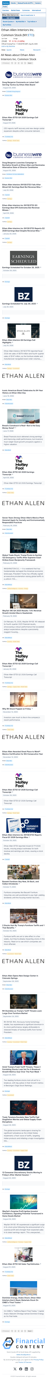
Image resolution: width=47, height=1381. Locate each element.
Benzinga (7, 281)
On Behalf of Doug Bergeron (13, 91)
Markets (6, 3)
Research (36, 50)
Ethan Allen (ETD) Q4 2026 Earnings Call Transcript (20, 118)
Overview (5, 10)
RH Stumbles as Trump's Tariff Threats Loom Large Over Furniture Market (22, 1012)
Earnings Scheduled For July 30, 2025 (20, 304)
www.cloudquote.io (23, 1354)
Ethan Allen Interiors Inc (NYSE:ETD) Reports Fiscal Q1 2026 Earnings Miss (22, 836)
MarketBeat (8, 364)
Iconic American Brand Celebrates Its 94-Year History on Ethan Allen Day (22, 391)
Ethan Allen (9, 399)
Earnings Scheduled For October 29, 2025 (21, 267)
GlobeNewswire (9, 403)
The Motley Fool (9, 136)
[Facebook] (20, 1369)
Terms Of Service (25, 1362)
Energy (26, 588)
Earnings (9, 140)
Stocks (13, 3)
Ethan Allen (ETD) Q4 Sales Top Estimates (21, 1264)
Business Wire (8, 95)
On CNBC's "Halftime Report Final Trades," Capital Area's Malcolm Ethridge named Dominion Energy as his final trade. (24, 1313)
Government (16, 368)
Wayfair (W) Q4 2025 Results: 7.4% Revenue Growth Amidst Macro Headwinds (21, 611)
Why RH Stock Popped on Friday (17, 709)
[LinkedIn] (26, 1369)
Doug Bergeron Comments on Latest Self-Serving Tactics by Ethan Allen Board (20, 83)
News (22, 50)
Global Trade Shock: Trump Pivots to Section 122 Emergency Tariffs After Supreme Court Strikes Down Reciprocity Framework (22, 557)
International (36, 10)
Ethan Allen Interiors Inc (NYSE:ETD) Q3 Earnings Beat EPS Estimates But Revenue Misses (21, 207)
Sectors (38, 3)
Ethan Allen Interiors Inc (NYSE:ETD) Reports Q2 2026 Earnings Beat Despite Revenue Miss (23, 229)
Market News (15, 10)
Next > (30, 63)
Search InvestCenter (27, 15)
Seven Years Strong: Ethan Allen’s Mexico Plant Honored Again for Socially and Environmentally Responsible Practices (23, 520)
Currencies (26, 10)
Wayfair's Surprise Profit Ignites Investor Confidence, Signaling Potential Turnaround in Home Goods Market (22, 1213)
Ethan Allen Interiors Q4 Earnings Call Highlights (18, 341)
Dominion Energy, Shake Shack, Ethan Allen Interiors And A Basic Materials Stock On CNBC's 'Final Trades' (21, 1300)
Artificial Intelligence (12, 588)
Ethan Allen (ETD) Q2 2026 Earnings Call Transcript (20, 664)
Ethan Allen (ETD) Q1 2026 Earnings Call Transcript (20, 791)
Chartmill (7, 195)
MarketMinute (8, 584)
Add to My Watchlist (8, 46)
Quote (9, 50)
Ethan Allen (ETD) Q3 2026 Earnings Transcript (18, 473)
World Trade (16, 140)
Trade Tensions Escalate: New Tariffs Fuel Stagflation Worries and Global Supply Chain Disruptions (21, 1119)
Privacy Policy (39, 1360)
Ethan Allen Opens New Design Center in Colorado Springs (20, 977)
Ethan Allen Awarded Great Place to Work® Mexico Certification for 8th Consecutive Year (22, 752)
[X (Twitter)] (15, 1369)
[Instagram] (32, 1369)
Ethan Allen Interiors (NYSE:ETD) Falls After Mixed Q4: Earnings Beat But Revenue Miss (22, 185)
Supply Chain (16, 686)
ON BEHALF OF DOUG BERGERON (15, 174)
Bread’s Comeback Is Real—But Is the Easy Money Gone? (21, 426)
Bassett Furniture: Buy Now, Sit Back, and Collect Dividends (20, 882)
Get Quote (11, 18)
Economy (21, 588)
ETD (30, 35)
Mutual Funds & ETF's (25, 3)
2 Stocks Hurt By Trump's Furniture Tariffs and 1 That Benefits (23, 926)
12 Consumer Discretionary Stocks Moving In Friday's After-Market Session (22, 1173)
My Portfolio (7, 25)
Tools (5, 6)
